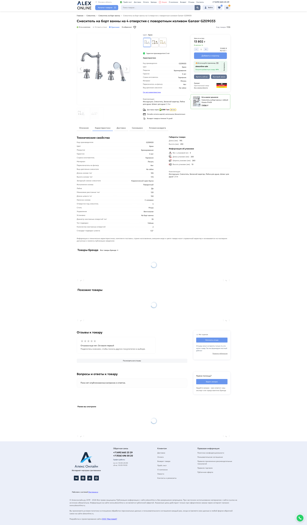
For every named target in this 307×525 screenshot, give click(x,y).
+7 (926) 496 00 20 (123, 455)
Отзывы (191, 2)
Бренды (154, 2)
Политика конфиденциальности (210, 453)
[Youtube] (89, 478)
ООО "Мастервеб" (109, 519)
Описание (84, 128)
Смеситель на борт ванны (109, 16)
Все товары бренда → (109, 250)
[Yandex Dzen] (96, 478)
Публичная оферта (205, 472)
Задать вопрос (212, 382)
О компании (173, 2)
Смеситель (90, 16)
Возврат (183, 2)
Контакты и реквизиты (166, 478)
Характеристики (102, 128)
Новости (160, 474)
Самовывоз (137, 128)
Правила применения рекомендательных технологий (214, 462)
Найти (197, 7)
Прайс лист (127, 2)
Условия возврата (157, 128)
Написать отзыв (211, 340)
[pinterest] (83, 478)
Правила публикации (220, 353)
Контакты (200, 2)
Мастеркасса (93, 492)
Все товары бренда (201, 88)
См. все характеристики (152, 92)
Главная (80, 16)
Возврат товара (163, 461)
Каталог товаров (105, 7)
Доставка (137, 2)
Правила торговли (205, 468)
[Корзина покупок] (227, 7)
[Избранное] (219, 7)
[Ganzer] (219, 85)
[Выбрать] (147, 42)
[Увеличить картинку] (103, 69)
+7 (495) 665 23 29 (123, 452)
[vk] (76, 478)
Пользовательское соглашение (210, 457)
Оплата (146, 2)
